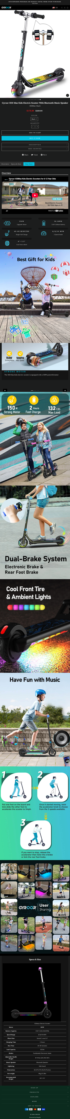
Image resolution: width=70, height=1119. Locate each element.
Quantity (35, 123)
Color (34, 115)
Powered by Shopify (35, 1117)
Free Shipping (35, 149)
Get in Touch (34, 1106)
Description (35, 145)
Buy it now (35, 138)
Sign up (34, 1088)
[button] (32, 390)
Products (34, 1092)
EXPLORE (35, 1097)
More (34, 1101)
